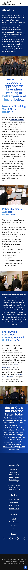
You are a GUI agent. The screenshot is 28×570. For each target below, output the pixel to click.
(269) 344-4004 (9, 447)
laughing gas (8, 307)
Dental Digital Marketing (10, 561)
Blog (14, 528)
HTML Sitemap (6, 563)
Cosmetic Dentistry (14, 502)
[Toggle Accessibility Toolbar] (25, 567)
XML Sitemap (14, 563)
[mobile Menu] (25, 3)
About (14, 518)
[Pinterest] (23, 538)
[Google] (4, 538)
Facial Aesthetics (14, 508)
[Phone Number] (20, 3)
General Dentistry (14, 499)
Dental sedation (8, 298)
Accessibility (22, 563)
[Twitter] (14, 538)
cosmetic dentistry (17, 120)
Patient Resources (14, 522)
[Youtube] (18, 538)
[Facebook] (9, 538)
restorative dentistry (9, 32)
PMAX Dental (21, 561)
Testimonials (14, 525)
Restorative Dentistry (14, 505)
